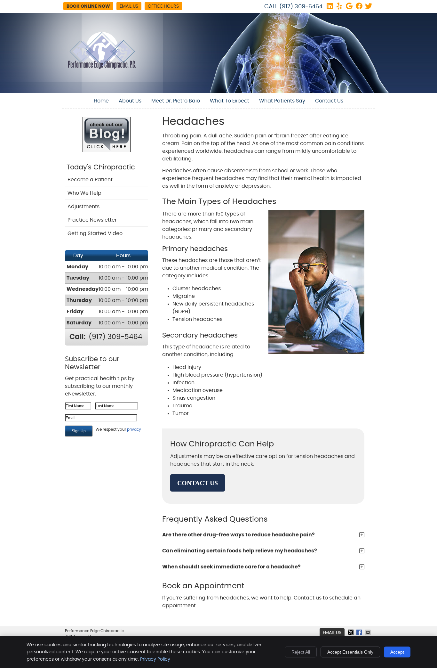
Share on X (351, 632)
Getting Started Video (95, 233)
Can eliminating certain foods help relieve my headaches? (239, 550)
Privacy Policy (155, 659)
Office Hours (163, 6)
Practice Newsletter (92, 220)
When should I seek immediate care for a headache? (231, 566)
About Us (130, 100)
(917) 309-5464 (300, 7)
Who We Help (84, 193)
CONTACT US (197, 482)
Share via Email (368, 632)
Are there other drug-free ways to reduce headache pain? (238, 534)
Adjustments (83, 206)
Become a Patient (90, 179)
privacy (134, 429)
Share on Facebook (359, 632)
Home (101, 100)
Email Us (129, 6)
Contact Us (329, 100)
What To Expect (229, 100)
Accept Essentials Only (350, 652)
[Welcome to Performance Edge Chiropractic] (102, 67)
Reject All (300, 652)
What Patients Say (282, 100)
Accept (397, 652)
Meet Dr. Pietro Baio (175, 100)
